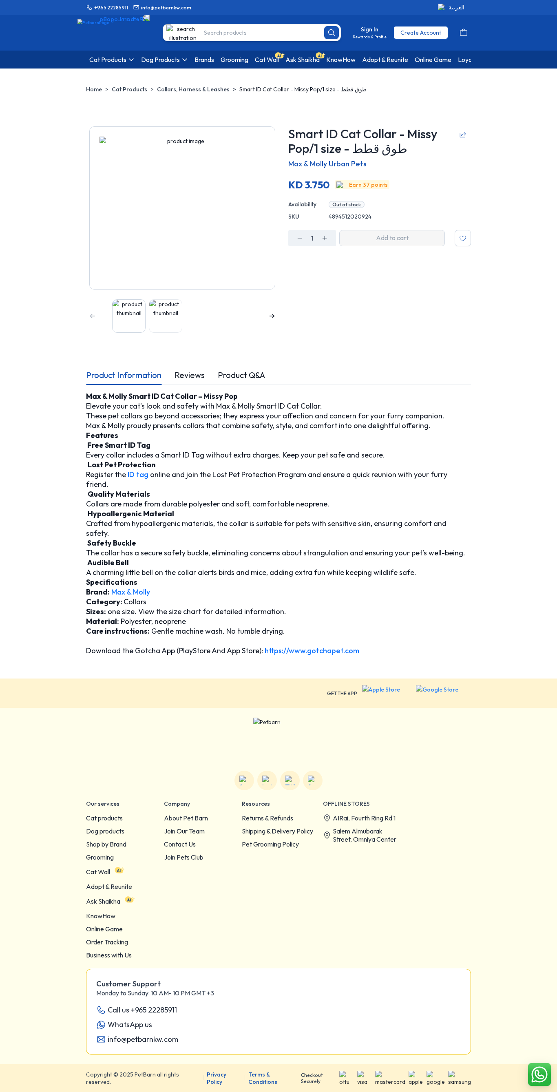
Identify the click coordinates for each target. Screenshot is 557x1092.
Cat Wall (98, 872)
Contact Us (180, 844)
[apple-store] (386, 693)
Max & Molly (130, 592)
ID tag (137, 474)
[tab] (123, 375)
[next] (271, 316)
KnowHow (100, 916)
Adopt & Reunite (109, 886)
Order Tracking (107, 942)
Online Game (104, 929)
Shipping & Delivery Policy (277, 831)
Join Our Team (184, 831)
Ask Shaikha (103, 901)
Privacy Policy (216, 1078)
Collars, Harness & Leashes (193, 89)
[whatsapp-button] (539, 1074)
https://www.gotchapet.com (311, 650)
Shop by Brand (106, 844)
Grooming (100, 857)
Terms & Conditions (262, 1078)
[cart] (463, 32)
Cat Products (129, 89)
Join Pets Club (183, 857)
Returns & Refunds (267, 818)
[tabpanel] (278, 523)
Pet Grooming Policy (270, 844)
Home (94, 89)
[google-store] (443, 693)
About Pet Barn (186, 818)
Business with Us (109, 955)
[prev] (92, 316)
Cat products (104, 818)
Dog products (105, 831)
